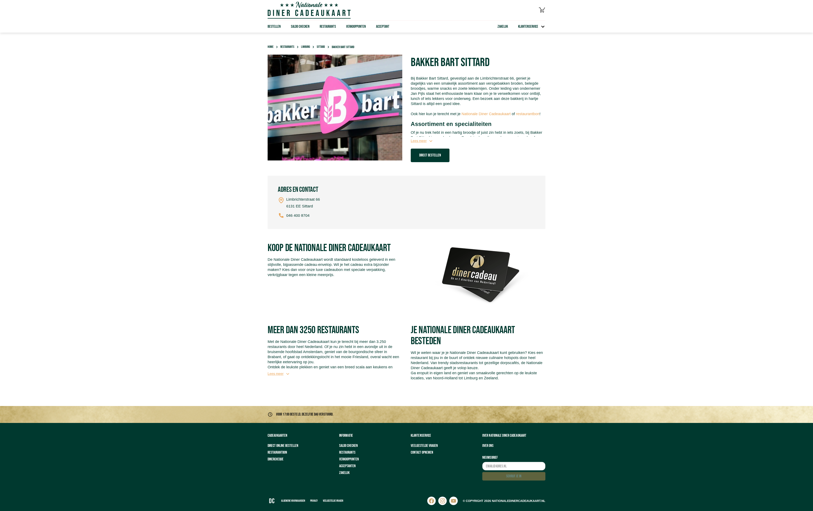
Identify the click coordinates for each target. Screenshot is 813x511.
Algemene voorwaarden (293, 501)
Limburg (305, 47)
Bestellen (274, 26)
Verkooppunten (356, 26)
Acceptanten (347, 466)
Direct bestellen (430, 155)
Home (271, 47)
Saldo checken (300, 26)
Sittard (321, 47)
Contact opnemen (422, 452)
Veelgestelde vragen (424, 445)
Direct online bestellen (283, 445)
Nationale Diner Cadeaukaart (486, 114)
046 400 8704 (298, 215)
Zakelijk (503, 26)
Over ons (488, 445)
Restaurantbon (277, 452)
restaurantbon (527, 114)
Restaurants (328, 26)
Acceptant (382, 26)
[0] (542, 10)
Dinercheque (275, 459)
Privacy (314, 501)
